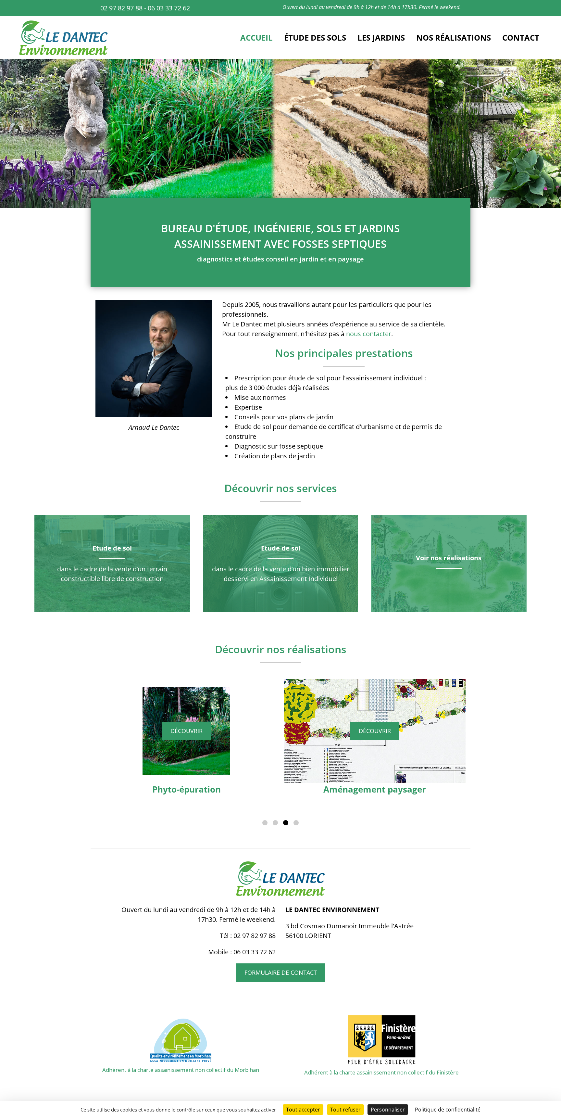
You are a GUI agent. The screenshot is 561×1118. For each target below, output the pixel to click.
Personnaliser (388, 1109)
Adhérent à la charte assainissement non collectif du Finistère (381, 1072)
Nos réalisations (453, 37)
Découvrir (186, 731)
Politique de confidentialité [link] (447, 1109)
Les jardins (381, 37)
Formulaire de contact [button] (280, 972)
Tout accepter (303, 1109)
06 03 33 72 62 (169, 8)
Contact (520, 37)
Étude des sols (315, 37)
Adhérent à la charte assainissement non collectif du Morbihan (180, 1070)
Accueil (256, 37)
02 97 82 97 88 (121, 8)
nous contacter (368, 333)
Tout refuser (345, 1109)
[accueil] (63, 53)
